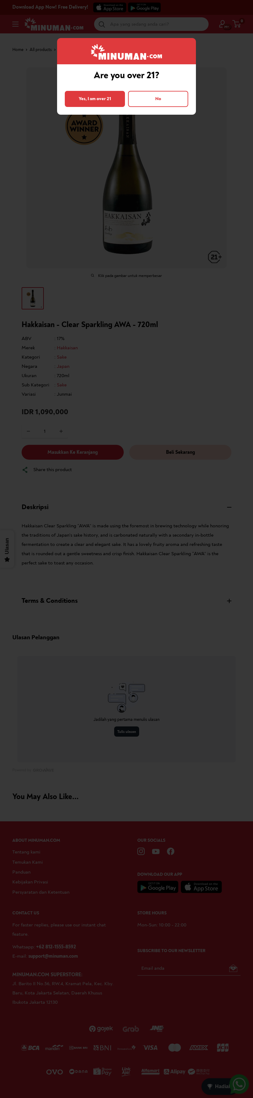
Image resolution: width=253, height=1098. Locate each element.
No (158, 99)
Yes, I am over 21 (95, 99)
